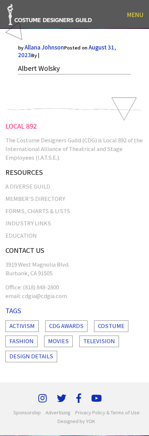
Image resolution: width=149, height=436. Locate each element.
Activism (22, 325)
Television (99, 341)
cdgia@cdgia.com (44, 295)
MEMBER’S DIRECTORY (35, 198)
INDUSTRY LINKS (28, 223)
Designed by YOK (76, 421)
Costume (111, 325)
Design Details (31, 356)
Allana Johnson (44, 47)
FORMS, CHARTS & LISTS (37, 211)
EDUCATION (21, 235)
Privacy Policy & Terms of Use (107, 412)
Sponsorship (27, 412)
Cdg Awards (66, 325)
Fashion (21, 341)
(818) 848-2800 (41, 287)
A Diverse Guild (27, 186)
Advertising (58, 412)
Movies (58, 341)
